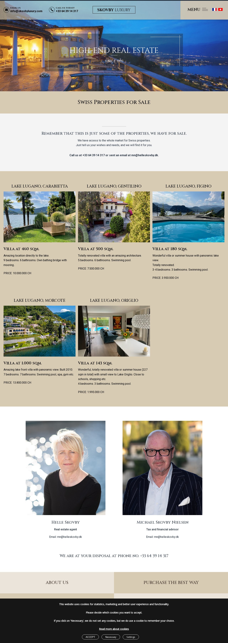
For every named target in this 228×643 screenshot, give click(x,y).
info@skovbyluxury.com (26, 11)
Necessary (110, 637)
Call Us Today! (65, 7)
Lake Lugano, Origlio (114, 300)
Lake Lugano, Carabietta (39, 186)
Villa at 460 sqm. (21, 249)
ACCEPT (90, 637)
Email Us (15, 7)
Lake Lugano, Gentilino (114, 186)
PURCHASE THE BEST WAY (171, 583)
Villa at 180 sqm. (169, 249)
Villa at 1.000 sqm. (23, 363)
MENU (194, 9)
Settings (130, 637)
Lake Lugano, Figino (188, 186)
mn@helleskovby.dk (144, 155)
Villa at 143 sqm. (95, 363)
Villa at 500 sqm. (95, 249)
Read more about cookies (114, 629)
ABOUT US (57, 583)
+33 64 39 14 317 (67, 11)
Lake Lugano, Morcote (39, 300)
